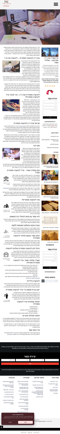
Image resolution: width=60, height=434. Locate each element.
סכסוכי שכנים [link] (23, 126)
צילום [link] (36, 421)
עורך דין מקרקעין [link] (54, 381)
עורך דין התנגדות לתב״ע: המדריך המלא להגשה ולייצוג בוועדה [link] (50, 197)
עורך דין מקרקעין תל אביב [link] (53, 384)
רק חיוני (10, 422)
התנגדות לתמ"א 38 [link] (54, 144)
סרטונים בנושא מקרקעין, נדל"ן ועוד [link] (8, 382)
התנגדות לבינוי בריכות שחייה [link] (52, 147)
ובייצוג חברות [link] (6, 188)
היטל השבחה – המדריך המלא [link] (52, 242)
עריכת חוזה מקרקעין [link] (9, 392)
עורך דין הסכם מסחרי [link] (35, 99)
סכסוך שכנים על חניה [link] (23, 406)
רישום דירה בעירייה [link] (9, 394)
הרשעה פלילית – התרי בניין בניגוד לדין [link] (23, 391)
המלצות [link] (52, 125)
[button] (55, 4)
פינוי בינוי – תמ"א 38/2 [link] (8, 389)
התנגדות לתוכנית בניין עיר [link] (9, 397)
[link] (1, 427)
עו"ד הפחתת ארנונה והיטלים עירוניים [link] (38, 388)
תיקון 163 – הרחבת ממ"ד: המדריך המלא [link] (50, 227)
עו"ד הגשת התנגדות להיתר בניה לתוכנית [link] (23, 388)
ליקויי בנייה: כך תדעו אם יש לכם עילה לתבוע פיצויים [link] (8, 386)
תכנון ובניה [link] (55, 387)
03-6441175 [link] (6, 5)
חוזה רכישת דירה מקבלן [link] (8, 400)
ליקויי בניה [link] (20, 167)
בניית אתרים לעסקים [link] (42, 421)
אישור (25, 422)
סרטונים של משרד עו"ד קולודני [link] (33, 278)
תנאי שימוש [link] (30, 432)
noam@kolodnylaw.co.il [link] (50, 121)
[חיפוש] (43, 280)
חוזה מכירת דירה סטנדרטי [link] (24, 409)
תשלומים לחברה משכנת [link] (22, 381)
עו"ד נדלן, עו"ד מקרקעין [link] (38, 385)
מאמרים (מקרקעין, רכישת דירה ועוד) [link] (53, 390)
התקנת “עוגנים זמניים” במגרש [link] (9, 403)
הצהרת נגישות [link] (23, 432)
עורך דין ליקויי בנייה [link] (54, 136)
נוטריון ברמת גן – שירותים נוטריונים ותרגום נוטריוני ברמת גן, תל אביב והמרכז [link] (37, 392)
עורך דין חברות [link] (39, 396)
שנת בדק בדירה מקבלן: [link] (50, 166)
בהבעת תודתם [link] (17, 233)
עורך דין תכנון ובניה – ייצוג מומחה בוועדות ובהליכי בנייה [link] (50, 140)
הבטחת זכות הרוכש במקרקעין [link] (24, 399)
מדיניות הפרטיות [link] (6, 417)
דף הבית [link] (57, 26)
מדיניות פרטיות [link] (36, 432)
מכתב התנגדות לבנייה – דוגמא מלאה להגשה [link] (50, 212)
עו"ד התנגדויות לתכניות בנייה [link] (38, 382)
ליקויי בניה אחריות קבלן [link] (23, 412)
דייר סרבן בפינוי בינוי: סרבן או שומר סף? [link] (51, 182)
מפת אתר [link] (55, 393)
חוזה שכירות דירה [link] (24, 396)
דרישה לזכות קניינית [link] (23, 394)
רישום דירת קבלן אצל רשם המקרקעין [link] (23, 384)
